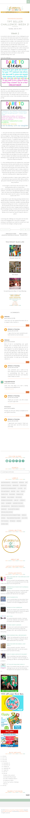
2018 (3, 756)
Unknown (6, 316)
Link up (16, 500)
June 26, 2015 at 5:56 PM (9, 383)
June (4, 773)
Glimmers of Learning (10, 810)
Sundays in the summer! (9, 775)
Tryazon (12, 521)
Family (23, 491)
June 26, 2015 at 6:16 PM (13, 397)
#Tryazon (15, 482)
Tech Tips (24, 518)
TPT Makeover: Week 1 (8, 780)
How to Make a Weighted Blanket (17, 654)
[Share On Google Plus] (26, 229)
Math (2, 503)
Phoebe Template (19, 810)
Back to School (6, 485)
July (4, 771)
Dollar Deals (5, 491)
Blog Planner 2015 (12, 597)
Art (26, 482)
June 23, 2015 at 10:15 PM (9, 318)
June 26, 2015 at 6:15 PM (13, 330)
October (5, 766)
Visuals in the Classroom (14, 607)
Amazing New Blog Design (9, 776)
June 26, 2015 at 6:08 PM (9, 408)
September (6, 768)
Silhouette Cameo (13, 509)
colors (20, 488)
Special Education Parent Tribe (10, 515)
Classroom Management (8, 488)
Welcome (5, 783)
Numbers (8, 503)
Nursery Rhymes (18, 503)
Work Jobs (4, 523)
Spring (3, 518)
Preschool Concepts (17, 506)
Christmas (23, 485)
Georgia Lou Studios (7, 811)
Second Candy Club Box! (14, 625)
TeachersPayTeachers (15, 18)
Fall (18, 491)
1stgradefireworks (9, 381)
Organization (5, 506)
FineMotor (19, 494)
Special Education (6, 512)
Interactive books (6, 500)
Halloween (10, 497)
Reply (27, 325)
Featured (12, 494)
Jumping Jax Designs (23, 811)
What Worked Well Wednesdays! (17, 635)
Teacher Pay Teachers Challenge (11, 782)
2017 (3, 758)
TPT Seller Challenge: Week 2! (16, 664)
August (5, 770)
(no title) (9, 616)
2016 (3, 759)
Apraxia (21, 482)
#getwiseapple (5, 482)
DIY (25, 488)
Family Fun (4, 494)
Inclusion (19, 497)
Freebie (3, 497)
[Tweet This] (22, 229)
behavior (15, 485)
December (6, 763)
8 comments (5, 229)
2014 (3, 785)
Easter (13, 491)
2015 (3, 761)
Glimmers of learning (13, 329)
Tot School (4, 521)
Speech (24, 515)
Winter (19, 521)
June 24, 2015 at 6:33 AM (9, 341)
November (6, 764)
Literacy (22, 500)
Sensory (4, 509)
